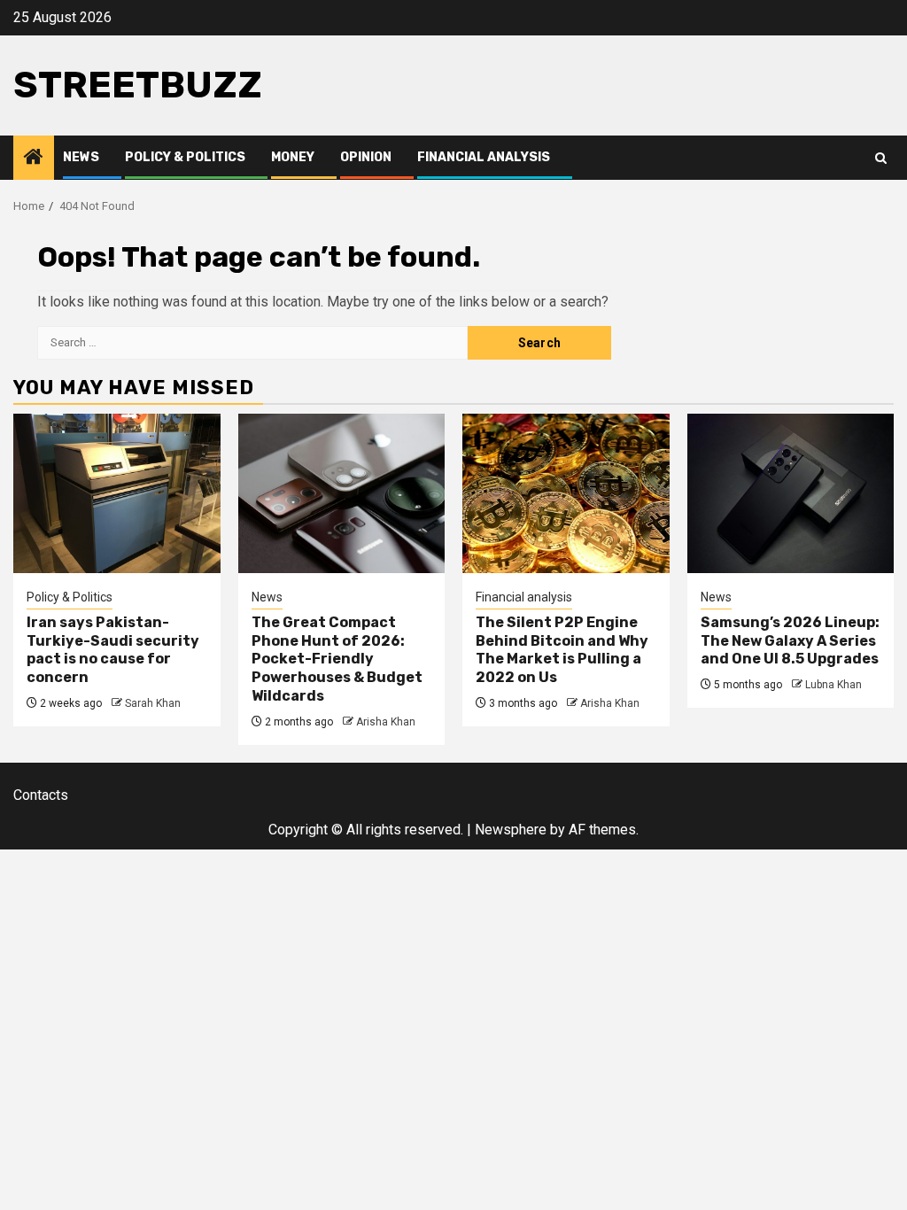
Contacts (40, 795)
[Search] (881, 158)
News (81, 157)
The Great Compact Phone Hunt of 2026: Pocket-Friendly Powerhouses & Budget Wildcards (337, 659)
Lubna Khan (833, 685)
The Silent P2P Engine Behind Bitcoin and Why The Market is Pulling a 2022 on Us (562, 650)
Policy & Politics (185, 157)
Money (292, 157)
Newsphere (511, 829)
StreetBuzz (137, 85)
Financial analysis (483, 157)
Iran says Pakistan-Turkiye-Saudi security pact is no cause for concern (113, 650)
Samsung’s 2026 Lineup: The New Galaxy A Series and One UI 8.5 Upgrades (790, 641)
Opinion (365, 157)
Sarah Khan (153, 703)
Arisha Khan (385, 722)
